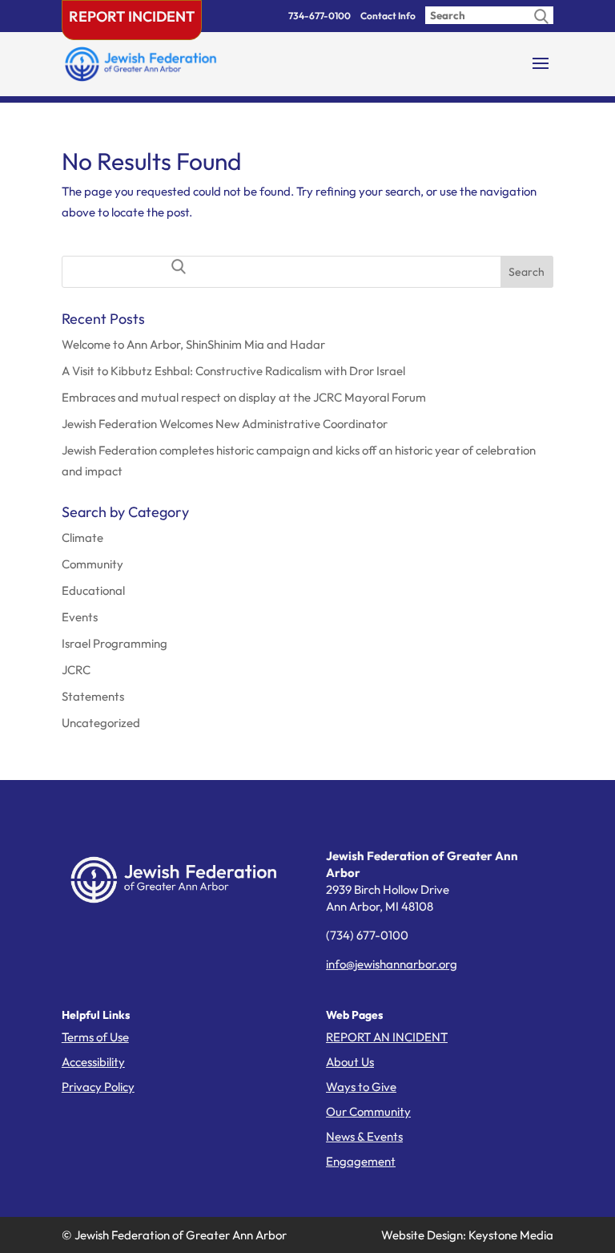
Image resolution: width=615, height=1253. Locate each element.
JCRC (76, 669)
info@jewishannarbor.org (391, 964)
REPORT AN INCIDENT (387, 1037)
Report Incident (132, 16)
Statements (93, 696)
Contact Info (388, 16)
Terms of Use (95, 1037)
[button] (540, 73)
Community (92, 564)
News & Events (364, 1136)
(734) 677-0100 (367, 935)
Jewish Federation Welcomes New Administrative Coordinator (225, 423)
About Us (350, 1061)
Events (80, 616)
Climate (82, 537)
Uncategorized (101, 722)
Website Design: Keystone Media (467, 1235)
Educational (93, 590)
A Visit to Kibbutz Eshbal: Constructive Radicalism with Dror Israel (233, 370)
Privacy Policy (98, 1086)
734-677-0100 (319, 16)
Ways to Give (361, 1086)
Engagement (361, 1161)
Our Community (368, 1111)
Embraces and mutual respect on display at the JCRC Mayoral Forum (244, 397)
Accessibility (93, 1061)
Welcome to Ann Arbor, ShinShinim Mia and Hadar (193, 344)
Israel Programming (114, 643)
